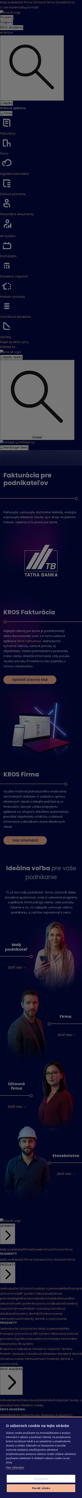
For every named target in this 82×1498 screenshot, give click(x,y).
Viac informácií (15, 1467)
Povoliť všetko (41, 1488)
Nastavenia (41, 1478)
